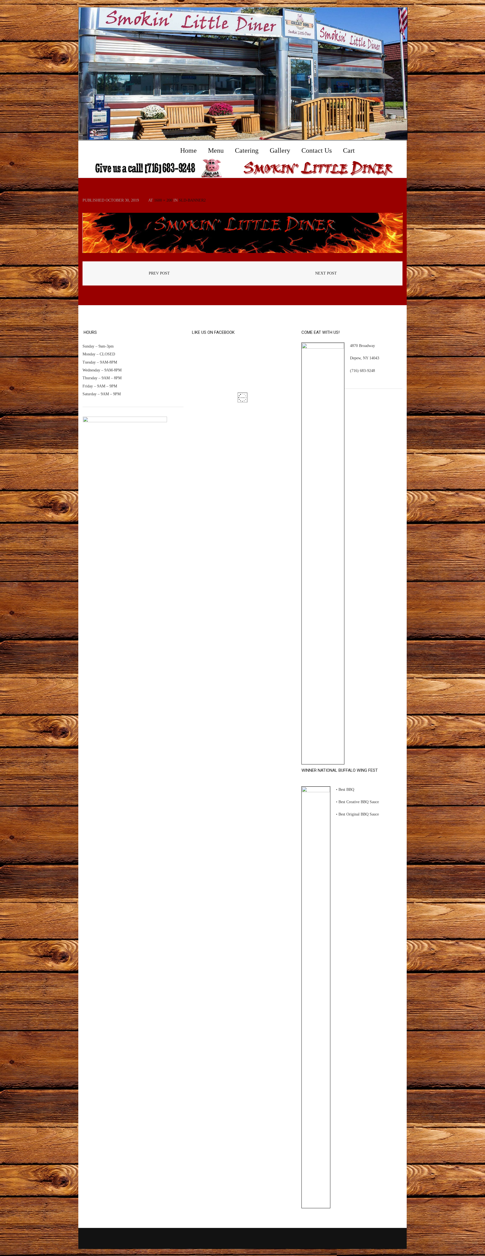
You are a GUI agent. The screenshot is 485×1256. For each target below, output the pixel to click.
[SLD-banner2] (242, 233)
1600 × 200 (163, 200)
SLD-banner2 (192, 200)
